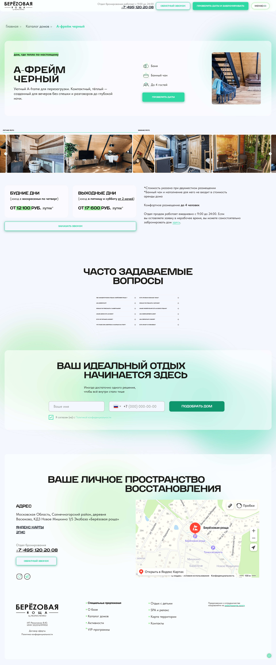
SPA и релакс (160, 610)
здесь (176, 222)
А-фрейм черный (70, 26)
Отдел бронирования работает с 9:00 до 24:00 (126, 4)
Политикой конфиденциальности (93, 417)
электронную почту (235, 605)
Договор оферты (37, 630)
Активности (96, 623)
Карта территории (163, 616)
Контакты (157, 623)
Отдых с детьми (161, 603)
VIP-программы (99, 629)
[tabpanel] (138, 154)
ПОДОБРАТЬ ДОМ (197, 406)
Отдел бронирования (31, 545)
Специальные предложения (104, 603)
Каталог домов (37, 26)
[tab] (70, 131)
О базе (93, 609)
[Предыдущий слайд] (5, 153)
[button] (173, 6)
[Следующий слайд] (270, 153)
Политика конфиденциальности (37, 634)
